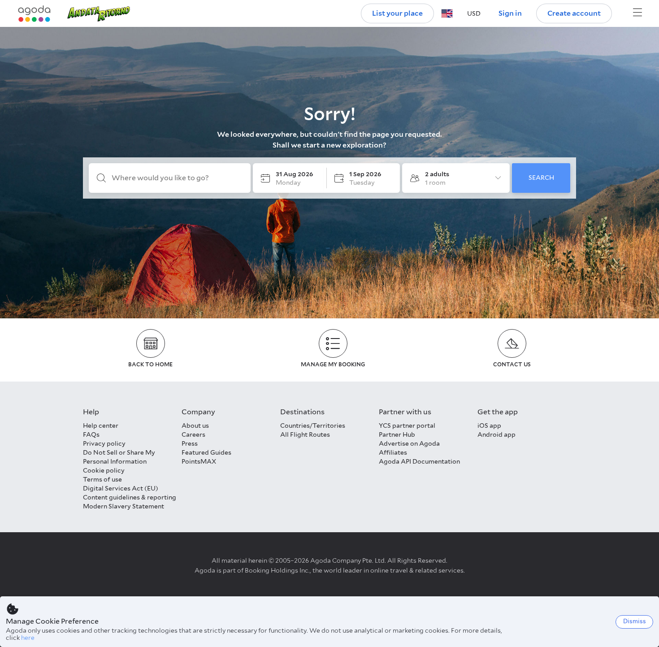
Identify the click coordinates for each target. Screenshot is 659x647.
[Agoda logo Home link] (34, 13)
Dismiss (634, 621)
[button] (447, 13)
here (28, 637)
